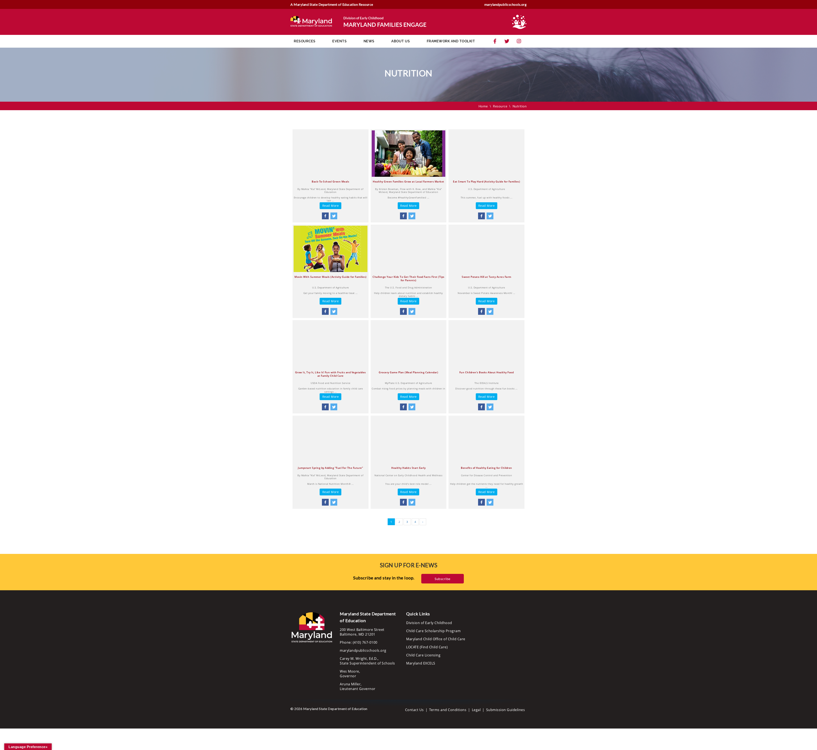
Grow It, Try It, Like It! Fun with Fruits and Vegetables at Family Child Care (330, 374)
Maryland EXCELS (420, 663)
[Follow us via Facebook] (495, 41)
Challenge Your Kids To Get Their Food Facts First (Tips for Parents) (408, 278)
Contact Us (414, 709)
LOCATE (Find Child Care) (427, 647)
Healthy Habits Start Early (408, 468)
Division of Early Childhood (429, 622)
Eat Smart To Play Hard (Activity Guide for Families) (486, 181)
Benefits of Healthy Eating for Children (486, 468)
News (369, 41)
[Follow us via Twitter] (507, 41)
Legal (476, 709)
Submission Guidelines (505, 709)
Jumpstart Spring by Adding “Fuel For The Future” (330, 468)
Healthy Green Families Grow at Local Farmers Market (408, 181)
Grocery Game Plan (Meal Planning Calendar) (408, 372)
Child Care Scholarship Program (433, 631)
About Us (400, 41)
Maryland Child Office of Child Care (435, 639)
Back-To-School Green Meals (330, 181)
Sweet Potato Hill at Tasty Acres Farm (486, 277)
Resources (305, 41)
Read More (330, 206)
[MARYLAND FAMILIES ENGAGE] (358, 21)
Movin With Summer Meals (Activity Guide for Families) (330, 277)
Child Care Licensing (423, 655)
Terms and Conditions (447, 709)
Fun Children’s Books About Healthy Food (486, 372)
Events (339, 41)
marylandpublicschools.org (505, 4)
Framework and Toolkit (451, 41)
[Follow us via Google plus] (519, 41)
